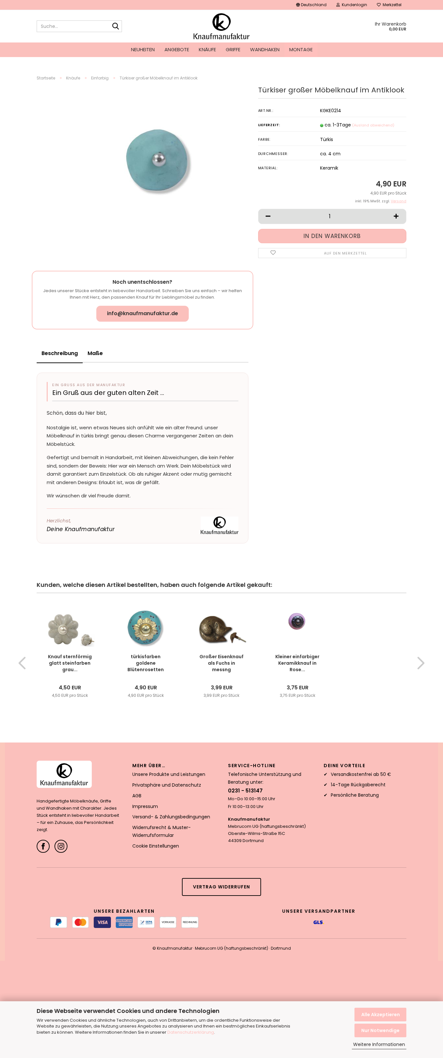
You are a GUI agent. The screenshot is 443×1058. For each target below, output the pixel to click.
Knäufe (207, 49)
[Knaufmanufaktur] (222, 26)
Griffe (233, 49)
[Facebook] (43, 846)
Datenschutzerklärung (190, 1032)
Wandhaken (265, 49)
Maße (95, 353)
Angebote (176, 49)
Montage (301, 49)
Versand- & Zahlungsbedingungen (171, 817)
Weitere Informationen (379, 1044)
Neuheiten (143, 49)
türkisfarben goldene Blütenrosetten (145, 663)
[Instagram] (60, 846)
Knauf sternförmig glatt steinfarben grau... (70, 663)
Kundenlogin (353, 4)
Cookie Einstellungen (155, 846)
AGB (136, 795)
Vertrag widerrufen (221, 887)
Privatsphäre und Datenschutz (166, 785)
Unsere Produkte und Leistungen (168, 774)
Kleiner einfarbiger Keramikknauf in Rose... (297, 663)
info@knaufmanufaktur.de (142, 313)
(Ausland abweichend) (373, 125)
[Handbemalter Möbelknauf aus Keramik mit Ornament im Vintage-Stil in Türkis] (158, 158)
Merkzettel (391, 4)
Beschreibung (60, 353)
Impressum (145, 806)
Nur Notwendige (380, 1030)
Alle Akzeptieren (380, 1014)
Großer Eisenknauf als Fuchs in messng (221, 663)
